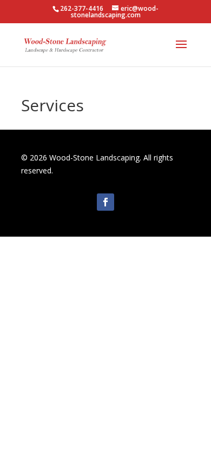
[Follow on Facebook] (105, 202)
